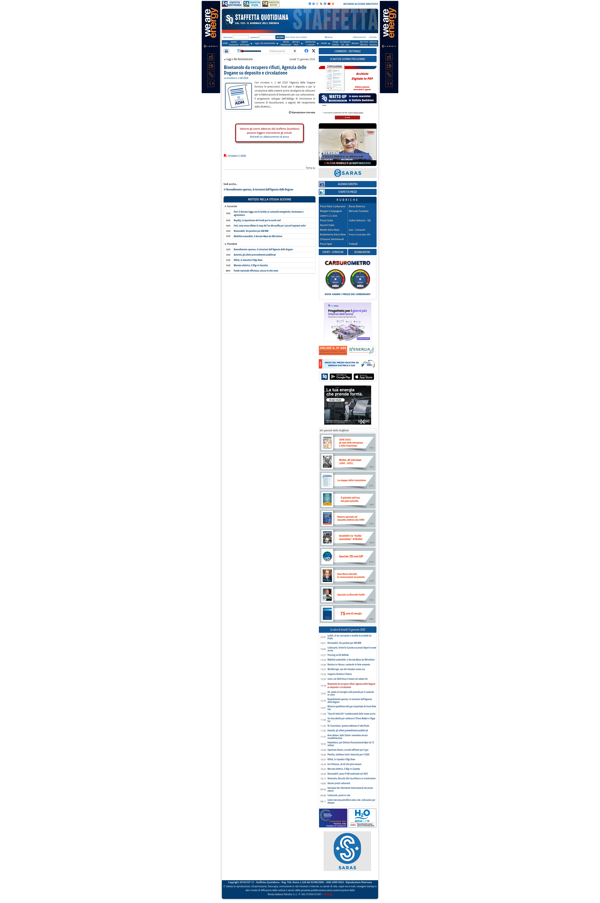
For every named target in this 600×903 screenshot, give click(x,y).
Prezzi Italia (326, 220)
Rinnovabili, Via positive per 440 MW (251, 231)
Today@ (353, 243)
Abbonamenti (359, 37)
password (254, 37)
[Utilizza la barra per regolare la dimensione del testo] (239, 51)
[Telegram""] (313, 3)
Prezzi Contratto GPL (360, 234)
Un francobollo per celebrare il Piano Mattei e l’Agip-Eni (352, 720)
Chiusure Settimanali (332, 239)
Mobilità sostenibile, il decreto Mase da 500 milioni (258, 236)
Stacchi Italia (327, 225)
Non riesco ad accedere (296, 37)
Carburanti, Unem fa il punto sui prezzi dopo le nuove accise (352, 649)
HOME (225, 43)
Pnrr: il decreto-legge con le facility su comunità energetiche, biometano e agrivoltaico (269, 213)
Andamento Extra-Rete (333, 234)
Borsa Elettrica (357, 206)
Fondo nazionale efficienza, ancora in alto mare (256, 270)
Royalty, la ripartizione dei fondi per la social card (257, 220)
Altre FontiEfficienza (364, 43)
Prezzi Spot (326, 243)
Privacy (328, 894)
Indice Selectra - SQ (360, 220)
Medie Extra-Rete (330, 230)
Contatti (373, 37)
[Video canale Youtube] (329, 3)
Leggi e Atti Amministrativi (239, 59)
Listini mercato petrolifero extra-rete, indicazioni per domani (351, 801)
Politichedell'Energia (244, 43)
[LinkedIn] (310, 3)
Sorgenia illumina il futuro (340, 674)
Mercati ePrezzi (296, 43)
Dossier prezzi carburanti (339, 783)
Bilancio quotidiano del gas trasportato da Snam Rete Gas (352, 708)
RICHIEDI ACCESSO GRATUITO (360, 4)
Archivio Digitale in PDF (362, 80)
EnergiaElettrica (335, 43)
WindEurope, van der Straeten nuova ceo (346, 669)
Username (227, 37)
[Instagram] (317, 3)
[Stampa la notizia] (226, 51)
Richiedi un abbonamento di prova (269, 136)
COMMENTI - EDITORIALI (348, 51)
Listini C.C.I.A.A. (329, 215)
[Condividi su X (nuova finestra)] (313, 51)
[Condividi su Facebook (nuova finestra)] (306, 51)
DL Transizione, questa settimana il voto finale (348, 725)
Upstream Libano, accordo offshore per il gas (348, 749)
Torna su (310, 168)
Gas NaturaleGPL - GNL (345, 43)
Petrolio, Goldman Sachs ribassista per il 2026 (348, 754)
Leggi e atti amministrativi (265, 43)
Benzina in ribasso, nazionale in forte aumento (349, 664)
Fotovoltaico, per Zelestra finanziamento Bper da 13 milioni (351, 744)
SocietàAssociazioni (234, 43)
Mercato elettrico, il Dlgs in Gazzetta (251, 265)
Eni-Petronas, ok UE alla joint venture (345, 764)
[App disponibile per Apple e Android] (348, 377)
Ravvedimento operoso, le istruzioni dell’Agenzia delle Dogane (259, 189)
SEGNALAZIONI (362, 252)
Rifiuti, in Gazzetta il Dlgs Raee (248, 260)
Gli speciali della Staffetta (334, 430)
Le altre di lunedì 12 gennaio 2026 (347, 630)
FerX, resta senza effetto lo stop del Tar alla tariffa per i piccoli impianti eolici (270, 225)
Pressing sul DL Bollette (338, 655)
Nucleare (355, 43)
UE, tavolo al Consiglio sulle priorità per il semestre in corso (351, 693)
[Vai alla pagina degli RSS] (333, 3)
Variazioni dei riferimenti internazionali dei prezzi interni (350, 789)
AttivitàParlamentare (286, 43)
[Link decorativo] (334, 77)
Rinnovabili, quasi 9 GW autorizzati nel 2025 (348, 773)
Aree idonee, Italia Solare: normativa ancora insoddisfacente (348, 736)
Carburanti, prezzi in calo (339, 795)
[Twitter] (321, 3)
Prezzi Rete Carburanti (332, 206)
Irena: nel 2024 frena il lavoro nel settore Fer (348, 679)
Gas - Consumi (357, 230)
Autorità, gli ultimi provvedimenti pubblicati (255, 254)
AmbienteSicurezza (373, 43)
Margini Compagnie (331, 211)
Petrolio (324, 43)
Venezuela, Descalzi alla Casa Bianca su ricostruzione (352, 778)
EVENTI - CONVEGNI (333, 252)
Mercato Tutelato (358, 211)
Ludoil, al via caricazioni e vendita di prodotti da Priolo (349, 637)
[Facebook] (325, 3)
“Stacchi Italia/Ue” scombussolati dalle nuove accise (351, 713)
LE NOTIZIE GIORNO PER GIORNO (347, 59)
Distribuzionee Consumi (310, 43)
